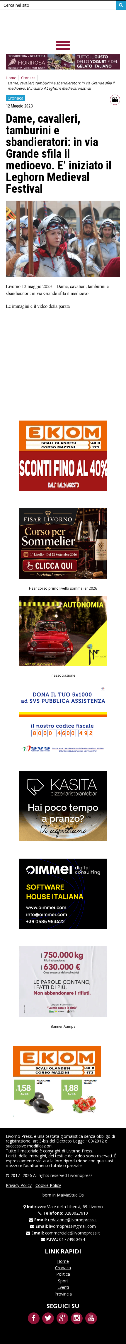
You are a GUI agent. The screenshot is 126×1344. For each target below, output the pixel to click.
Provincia (63, 1294)
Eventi (63, 1287)
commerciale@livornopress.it (72, 1233)
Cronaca (28, 77)
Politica (63, 1274)
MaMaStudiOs (70, 1195)
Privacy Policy (19, 1185)
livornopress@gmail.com (72, 1226)
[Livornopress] (63, 26)
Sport (63, 1281)
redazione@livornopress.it (72, 1220)
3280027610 (76, 1213)
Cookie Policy (48, 1185)
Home (11, 77)
